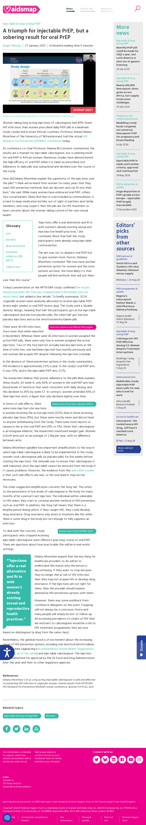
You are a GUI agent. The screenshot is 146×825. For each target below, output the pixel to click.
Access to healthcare (127, 417)
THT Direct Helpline (12, 783)
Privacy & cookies (86, 819)
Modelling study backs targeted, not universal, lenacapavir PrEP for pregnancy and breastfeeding (127, 132)
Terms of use (108, 819)
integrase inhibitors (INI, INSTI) (14, 256)
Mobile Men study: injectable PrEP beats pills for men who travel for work (128, 388)
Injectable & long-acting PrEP (21, 23)
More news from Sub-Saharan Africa (72, 404)
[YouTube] (131, 759)
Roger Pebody (12, 45)
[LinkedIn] (26, 729)
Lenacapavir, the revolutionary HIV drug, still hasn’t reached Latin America (127, 428)
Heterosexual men (126, 377)
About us (106, 9)
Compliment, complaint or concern (34, 819)
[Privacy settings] (7, 817)
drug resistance (15, 246)
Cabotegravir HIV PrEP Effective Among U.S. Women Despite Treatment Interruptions (128, 345)
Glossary (13, 226)
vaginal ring (13, 267)
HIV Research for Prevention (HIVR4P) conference (45, 139)
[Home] (34, 9)
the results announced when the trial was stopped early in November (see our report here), (46, 292)
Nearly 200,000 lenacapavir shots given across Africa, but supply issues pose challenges (127, 94)
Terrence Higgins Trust (130, 819)
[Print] (36, 729)
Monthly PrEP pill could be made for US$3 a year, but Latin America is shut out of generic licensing (128, 56)
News (69, 9)
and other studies (82, 470)
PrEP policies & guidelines (124, 257)
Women (50, 716)
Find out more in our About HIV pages (71, 327)
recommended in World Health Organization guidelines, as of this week (48, 651)
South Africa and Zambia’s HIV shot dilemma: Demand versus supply (127, 268)
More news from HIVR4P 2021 (76, 531)
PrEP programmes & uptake (127, 185)
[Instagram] (139, 759)
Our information (66, 819)
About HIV (86, 9)
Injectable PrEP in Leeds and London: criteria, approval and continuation (127, 166)
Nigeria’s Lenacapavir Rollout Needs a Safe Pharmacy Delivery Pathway (126, 303)
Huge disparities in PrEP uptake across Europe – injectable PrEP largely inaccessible (128, 198)
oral (8, 234)
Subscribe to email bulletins (17, 787)
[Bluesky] (105, 759)
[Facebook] (6, 729)
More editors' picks (125, 449)
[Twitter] (16, 729)
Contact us (8, 780)
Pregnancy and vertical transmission (127, 117)
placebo (11, 240)
